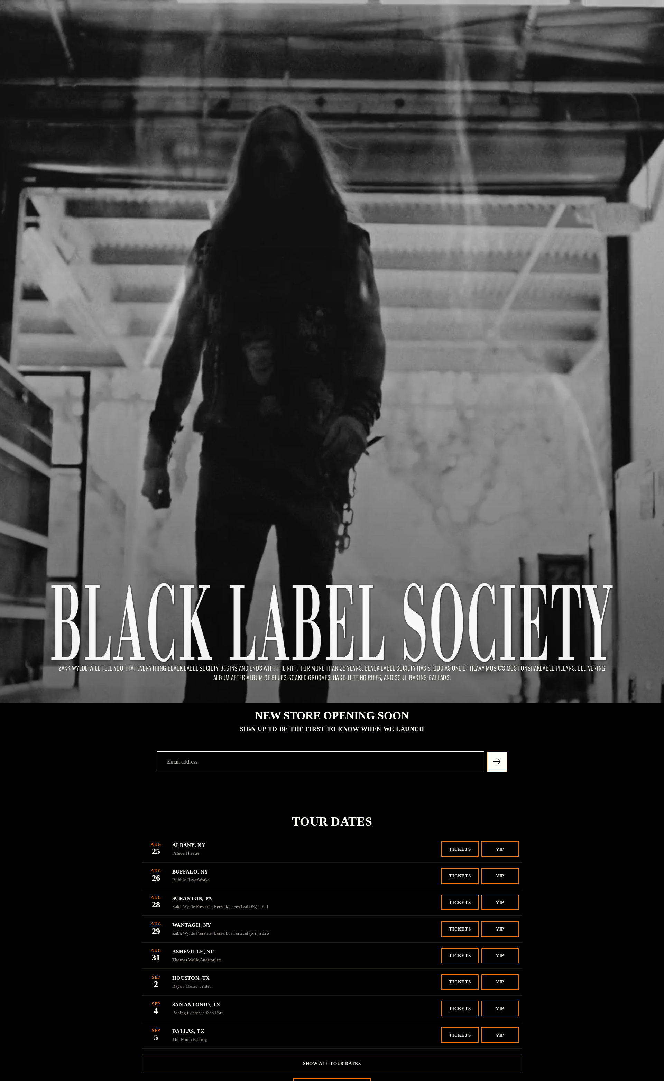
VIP (500, 849)
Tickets (460, 849)
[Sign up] (497, 762)
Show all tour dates (332, 1063)
